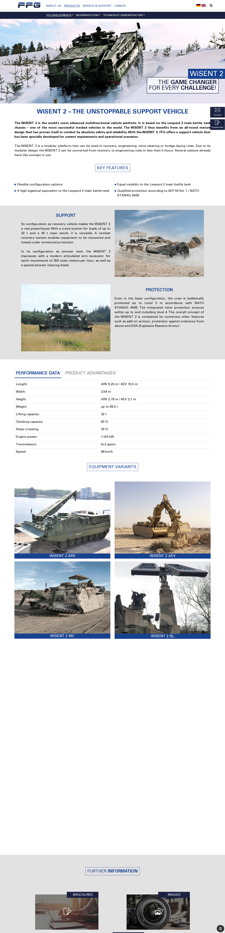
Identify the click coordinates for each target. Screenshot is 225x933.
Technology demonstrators (123, 15)
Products (72, 6)
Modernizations (87, 15)
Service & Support (97, 6)
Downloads (217, 127)
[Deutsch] (198, 5)
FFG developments (58, 15)
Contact (217, 115)
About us (53, 6)
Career (120, 6)
